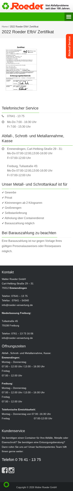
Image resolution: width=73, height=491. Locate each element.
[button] (6, 484)
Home (5, 26)
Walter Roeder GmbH (46, 487)
